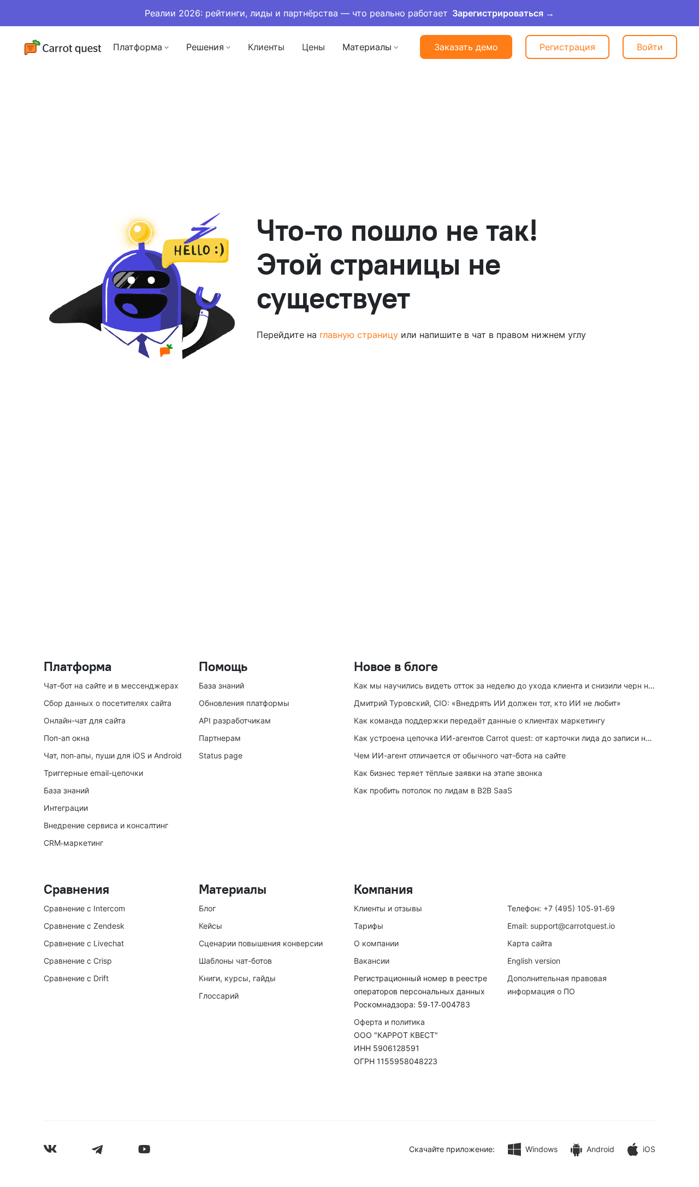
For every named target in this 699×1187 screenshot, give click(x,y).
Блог (207, 908)
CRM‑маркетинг (73, 842)
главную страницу (358, 334)
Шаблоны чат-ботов (235, 960)
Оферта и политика (389, 1021)
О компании (376, 943)
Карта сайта (529, 943)
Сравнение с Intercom (84, 908)
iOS (649, 1149)
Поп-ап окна (67, 738)
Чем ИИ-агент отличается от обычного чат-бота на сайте (460, 755)
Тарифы (368, 925)
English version (533, 960)
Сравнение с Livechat (84, 943)
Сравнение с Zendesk (84, 925)
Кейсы (210, 925)
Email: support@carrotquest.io (561, 925)
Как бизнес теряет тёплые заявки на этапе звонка (448, 773)
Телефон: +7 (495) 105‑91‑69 (561, 908)
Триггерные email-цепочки (93, 773)
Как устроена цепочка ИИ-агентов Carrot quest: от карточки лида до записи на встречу (518, 738)
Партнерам (220, 738)
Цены (313, 46)
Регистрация (567, 46)
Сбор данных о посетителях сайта (107, 703)
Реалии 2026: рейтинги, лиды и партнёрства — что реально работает (349, 13)
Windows (541, 1149)
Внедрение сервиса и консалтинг (106, 825)
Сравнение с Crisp (78, 960)
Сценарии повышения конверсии (261, 943)
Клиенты (266, 46)
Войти (650, 46)
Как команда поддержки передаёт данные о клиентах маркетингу (479, 720)
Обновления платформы (244, 703)
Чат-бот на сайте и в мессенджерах (111, 685)
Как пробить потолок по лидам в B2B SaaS (433, 790)
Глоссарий (219, 995)
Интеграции (66, 807)
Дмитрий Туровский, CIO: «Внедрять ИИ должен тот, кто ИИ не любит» (487, 703)
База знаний (66, 790)
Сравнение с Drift (76, 978)
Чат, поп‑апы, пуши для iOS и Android (113, 755)
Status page (220, 755)
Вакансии (371, 960)
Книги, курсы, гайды (237, 978)
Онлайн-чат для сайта (85, 720)
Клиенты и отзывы (388, 908)
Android (600, 1149)
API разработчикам (235, 720)
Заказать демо (466, 46)
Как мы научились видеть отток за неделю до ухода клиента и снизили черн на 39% (512, 685)
